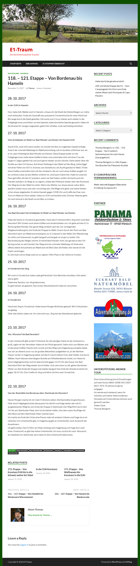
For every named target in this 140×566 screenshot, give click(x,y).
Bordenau (48, 450)
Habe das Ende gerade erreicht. (109, 81)
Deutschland (13, 73)
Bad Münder (22, 450)
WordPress (116, 562)
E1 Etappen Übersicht (54, 64)
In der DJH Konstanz (46, 469)
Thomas (31, 88)
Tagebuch (24, 73)
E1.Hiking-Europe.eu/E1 (105, 187)
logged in (24, 544)
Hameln (58, 450)
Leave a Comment (44, 88)
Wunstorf (13, 453)
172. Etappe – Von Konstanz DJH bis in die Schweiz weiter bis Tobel (20, 472)
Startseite (15, 64)
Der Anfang (32, 64)
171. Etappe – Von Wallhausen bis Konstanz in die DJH (74, 472)
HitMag (128, 562)
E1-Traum (21, 49)
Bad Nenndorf (35, 450)
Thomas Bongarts (103, 147)
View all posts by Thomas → (40, 515)
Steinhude (79, 450)
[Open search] (131, 64)
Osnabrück (68, 450)
